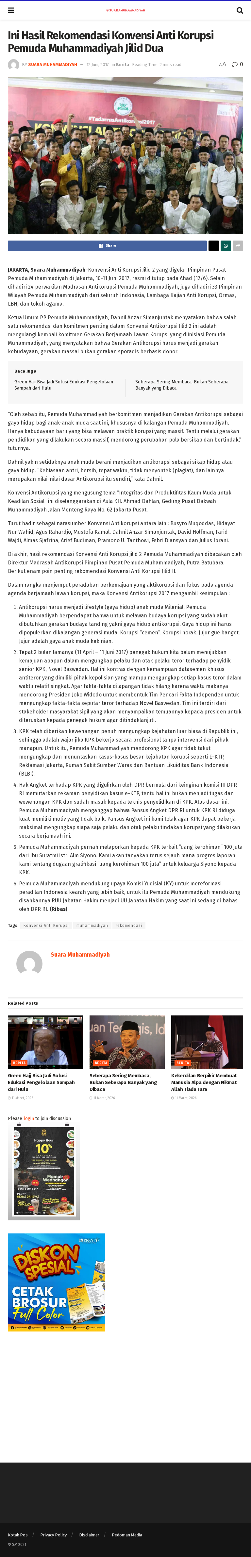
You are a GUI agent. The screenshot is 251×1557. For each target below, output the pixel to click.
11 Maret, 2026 (22, 1098)
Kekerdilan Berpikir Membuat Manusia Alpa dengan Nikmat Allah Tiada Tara (204, 1082)
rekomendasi (129, 925)
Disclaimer (89, 1534)
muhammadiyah (92, 925)
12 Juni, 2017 (98, 64)
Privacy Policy (53, 1534)
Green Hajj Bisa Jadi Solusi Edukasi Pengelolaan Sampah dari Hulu (41, 1082)
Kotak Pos (18, 1534)
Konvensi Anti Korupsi (46, 925)
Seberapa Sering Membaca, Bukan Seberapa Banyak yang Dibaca (123, 1082)
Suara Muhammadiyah (52, 64)
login (29, 1118)
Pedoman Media (127, 1534)
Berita (122, 64)
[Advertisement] (125, 1390)
